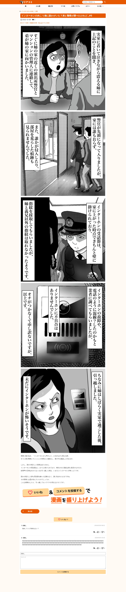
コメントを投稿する (63, 572)
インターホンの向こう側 (29, 11)
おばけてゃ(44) (44, 23)
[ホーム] (25, 6)
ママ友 (63, 6)
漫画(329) (33, 23)
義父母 (50, 6)
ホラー (88, 6)
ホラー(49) (25, 23)
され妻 (38, 6)
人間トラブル (75, 6)
